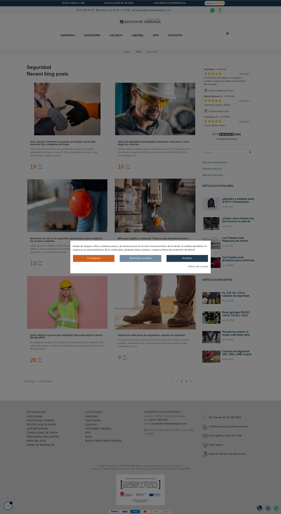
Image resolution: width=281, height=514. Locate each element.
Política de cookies (198, 266)
